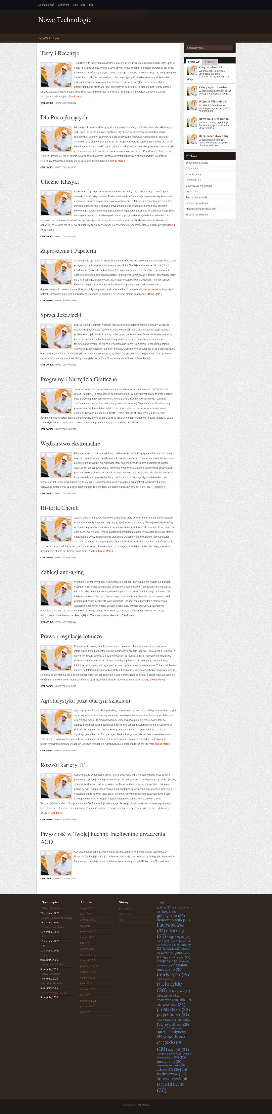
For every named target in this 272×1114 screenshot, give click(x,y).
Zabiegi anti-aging (62, 572)
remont (163, 1028)
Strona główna (46, 5)
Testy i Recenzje (59, 53)
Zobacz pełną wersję (197, 162)
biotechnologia (173, 920)
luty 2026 (85, 943)
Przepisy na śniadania (53, 964)
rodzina (176, 1028)
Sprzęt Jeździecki (60, 315)
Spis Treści (79, 5)
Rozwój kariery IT (62, 764)
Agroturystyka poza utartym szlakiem (85, 700)
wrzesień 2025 (88, 972)
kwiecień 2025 (88, 1000)
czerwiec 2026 (88, 920)
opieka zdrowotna (174, 1002)
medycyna (174, 974)
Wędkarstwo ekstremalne (70, 443)
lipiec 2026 (86, 914)
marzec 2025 (87, 1006)
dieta (163, 941)
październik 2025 (89, 966)
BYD (43, 936)
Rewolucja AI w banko (214, 118)
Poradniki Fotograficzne (54, 992)
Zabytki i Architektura (52, 908)
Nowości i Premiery (51, 983)
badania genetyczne (171, 913)
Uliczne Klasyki (59, 181)
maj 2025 (85, 995)
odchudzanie (178, 991)
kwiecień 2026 (88, 931)
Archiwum (63, 5)
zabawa (165, 1069)
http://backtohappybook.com (201, 209)
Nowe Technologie (65, 19)
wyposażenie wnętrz (171, 1065)
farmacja (171, 948)
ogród (162, 995)
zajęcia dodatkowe (172, 1071)
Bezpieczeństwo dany (214, 135)
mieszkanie (166, 979)
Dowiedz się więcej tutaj (199, 185)
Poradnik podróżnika (52, 927)
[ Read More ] (74, 96)
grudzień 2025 (88, 954)
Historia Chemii (59, 507)
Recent (210, 62)
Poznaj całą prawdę (196, 197)
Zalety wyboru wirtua (213, 87)
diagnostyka (178, 937)
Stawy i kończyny (50, 974)
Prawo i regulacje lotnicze (71, 636)
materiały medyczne (172, 967)
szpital (178, 1049)
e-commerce (166, 944)
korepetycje (168, 961)
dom (175, 941)
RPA (43, 945)
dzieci (185, 941)
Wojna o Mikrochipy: (213, 101)
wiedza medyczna (171, 1059)
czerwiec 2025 (88, 989)
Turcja (44, 955)
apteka (164, 907)
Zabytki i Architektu (212, 67)
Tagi (91, 5)
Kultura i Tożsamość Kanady (56, 917)
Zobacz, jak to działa (197, 203)
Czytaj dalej (192, 168)
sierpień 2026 (87, 908)
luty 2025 (85, 1012)
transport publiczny (169, 1053)
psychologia (166, 1019)
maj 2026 (85, 925)
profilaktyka (173, 1009)
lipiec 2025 (86, 983)
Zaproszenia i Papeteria (68, 250)
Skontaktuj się (193, 180)
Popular (194, 62)
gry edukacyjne (177, 957)
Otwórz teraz (192, 191)
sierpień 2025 (87, 977)
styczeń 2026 (87, 948)
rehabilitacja (177, 1024)
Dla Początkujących (63, 117)
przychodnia (173, 1014)
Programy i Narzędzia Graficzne (78, 379)
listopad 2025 (87, 960)
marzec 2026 (87, 937)
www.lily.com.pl (194, 174)
